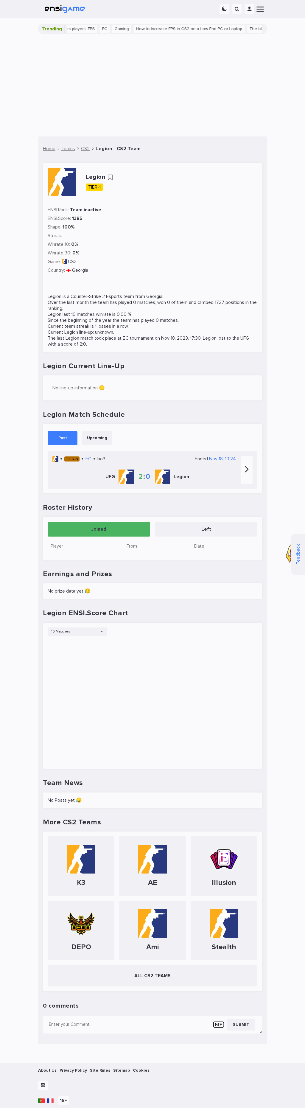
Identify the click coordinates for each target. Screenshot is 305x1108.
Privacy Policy (73, 1070)
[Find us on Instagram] (43, 1085)
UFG (244, 338)
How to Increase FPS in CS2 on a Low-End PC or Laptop (175, 28)
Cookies (141, 1070)
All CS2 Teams (152, 976)
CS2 (72, 262)
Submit (241, 1024)
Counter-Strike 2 (88, 296)
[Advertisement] (152, 85)
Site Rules (100, 1070)
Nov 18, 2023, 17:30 (181, 338)
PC (91, 28)
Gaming (108, 28)
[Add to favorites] (110, 177)
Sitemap (121, 1070)
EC (126, 338)
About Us (47, 1070)
